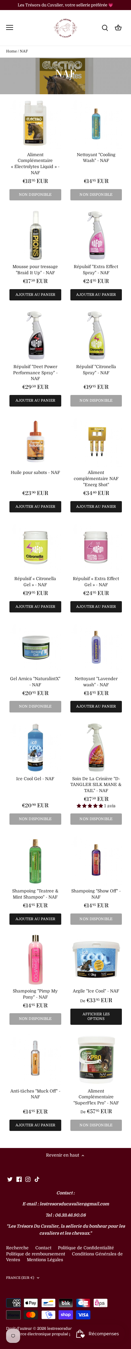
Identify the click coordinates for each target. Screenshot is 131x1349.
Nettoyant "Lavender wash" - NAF (96, 681)
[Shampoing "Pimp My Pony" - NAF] (35, 960)
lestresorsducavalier (66, 1328)
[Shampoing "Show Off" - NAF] (96, 860)
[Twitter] (9, 1179)
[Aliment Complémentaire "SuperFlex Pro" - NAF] (96, 1060)
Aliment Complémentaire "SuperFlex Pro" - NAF (96, 1097)
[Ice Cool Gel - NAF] (35, 747)
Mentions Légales (45, 1259)
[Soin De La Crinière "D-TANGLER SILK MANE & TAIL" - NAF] (96, 747)
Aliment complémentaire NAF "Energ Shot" (96, 478)
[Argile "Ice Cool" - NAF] (96, 960)
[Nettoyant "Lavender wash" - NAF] (96, 647)
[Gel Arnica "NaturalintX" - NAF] (35, 647)
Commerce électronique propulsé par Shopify (48, 1334)
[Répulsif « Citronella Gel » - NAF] (35, 547)
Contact (44, 1247)
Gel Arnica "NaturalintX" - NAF (35, 681)
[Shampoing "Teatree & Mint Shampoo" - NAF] (35, 860)
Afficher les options (96, 1016)
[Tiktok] (37, 1179)
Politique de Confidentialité (86, 1247)
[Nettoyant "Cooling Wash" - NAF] (96, 123)
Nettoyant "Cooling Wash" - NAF (96, 157)
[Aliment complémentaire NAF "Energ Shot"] (96, 442)
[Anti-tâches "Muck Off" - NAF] (35, 1060)
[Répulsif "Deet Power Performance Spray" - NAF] (35, 335)
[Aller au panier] (118, 27)
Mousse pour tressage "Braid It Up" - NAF (35, 269)
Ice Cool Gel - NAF (35, 778)
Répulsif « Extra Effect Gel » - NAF (96, 581)
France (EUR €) (20, 1278)
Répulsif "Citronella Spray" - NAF (96, 369)
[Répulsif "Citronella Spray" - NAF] (96, 335)
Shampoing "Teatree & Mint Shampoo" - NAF (35, 893)
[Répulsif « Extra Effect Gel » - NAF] (96, 547)
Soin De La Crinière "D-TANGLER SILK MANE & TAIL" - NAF (96, 784)
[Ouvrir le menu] (9, 27)
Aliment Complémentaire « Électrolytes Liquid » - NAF (35, 163)
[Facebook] (19, 1179)
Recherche (17, 1247)
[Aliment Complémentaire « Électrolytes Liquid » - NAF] (35, 123)
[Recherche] (105, 27)
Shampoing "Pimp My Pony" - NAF (35, 993)
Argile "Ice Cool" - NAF (96, 990)
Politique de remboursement (35, 1253)
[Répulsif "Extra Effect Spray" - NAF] (96, 235)
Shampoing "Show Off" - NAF (96, 893)
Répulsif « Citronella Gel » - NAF (35, 581)
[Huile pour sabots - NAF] (35, 442)
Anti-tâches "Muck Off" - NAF (35, 1094)
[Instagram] (27, 1179)
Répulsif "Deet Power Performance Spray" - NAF (35, 372)
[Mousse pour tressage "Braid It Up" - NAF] (35, 235)
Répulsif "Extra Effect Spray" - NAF (96, 269)
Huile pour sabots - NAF (35, 472)
